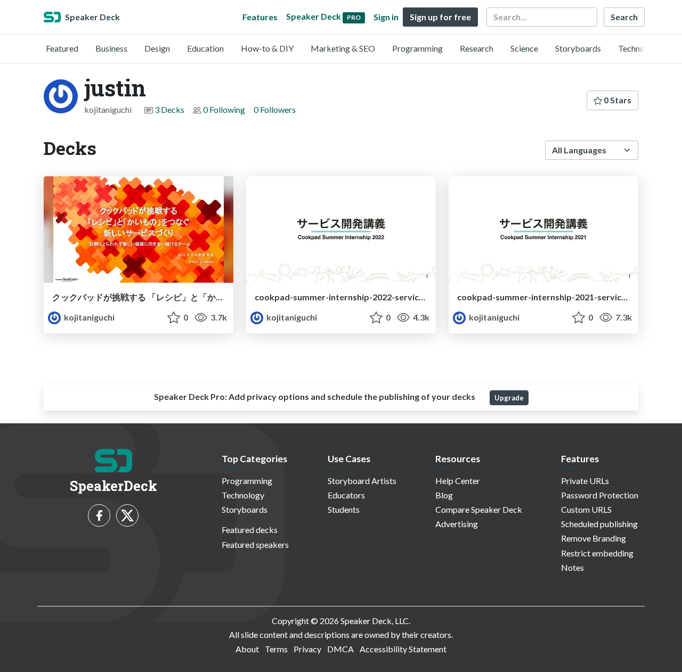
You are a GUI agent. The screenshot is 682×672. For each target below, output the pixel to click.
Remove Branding (593, 538)
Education (205, 48)
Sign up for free (440, 17)
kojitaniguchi (88, 317)
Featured (62, 48)
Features (260, 17)
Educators (346, 495)
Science (524, 48)
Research (476, 48)
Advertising (456, 524)
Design (157, 48)
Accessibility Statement (403, 649)
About (247, 649)
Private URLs (585, 481)
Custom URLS (586, 509)
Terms (276, 649)
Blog (444, 495)
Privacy (307, 649)
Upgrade (509, 398)
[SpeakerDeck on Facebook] (99, 515)
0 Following (224, 109)
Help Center (457, 481)
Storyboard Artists (362, 481)
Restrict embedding (597, 553)
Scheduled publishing (599, 524)
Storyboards (578, 48)
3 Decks (169, 109)
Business (111, 48)
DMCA (340, 649)
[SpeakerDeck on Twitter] (127, 515)
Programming (417, 48)
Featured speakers (255, 544)
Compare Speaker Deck (478, 509)
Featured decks (250, 530)
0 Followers (275, 109)
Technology (639, 48)
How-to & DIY (267, 48)
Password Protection (599, 495)
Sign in (386, 17)
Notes (572, 567)
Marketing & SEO (343, 48)
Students (344, 509)
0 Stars (616, 100)
